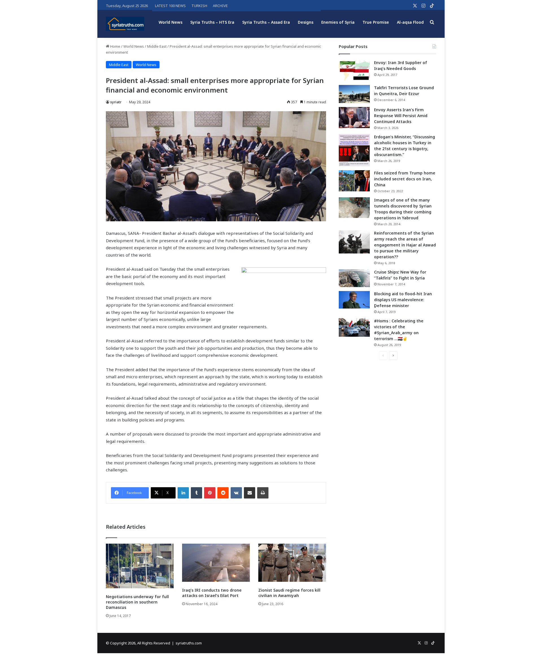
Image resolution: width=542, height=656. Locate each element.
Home (114, 46)
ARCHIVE (220, 5)
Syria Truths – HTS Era (212, 22)
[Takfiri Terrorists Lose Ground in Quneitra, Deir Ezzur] (354, 94)
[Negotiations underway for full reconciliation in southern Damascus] (140, 566)
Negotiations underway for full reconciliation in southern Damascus (137, 602)
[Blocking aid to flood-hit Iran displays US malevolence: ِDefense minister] (354, 300)
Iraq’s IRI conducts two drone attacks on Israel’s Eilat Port (212, 592)
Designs (305, 22)
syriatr (115, 102)
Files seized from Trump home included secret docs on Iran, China (404, 178)
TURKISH (199, 5)
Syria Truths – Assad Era (266, 22)
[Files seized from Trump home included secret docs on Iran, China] (354, 180)
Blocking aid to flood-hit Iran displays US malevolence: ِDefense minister (403, 299)
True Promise (375, 22)
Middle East (157, 46)
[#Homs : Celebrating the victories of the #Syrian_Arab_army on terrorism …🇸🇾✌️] (354, 327)
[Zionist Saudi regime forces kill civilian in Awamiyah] (292, 563)
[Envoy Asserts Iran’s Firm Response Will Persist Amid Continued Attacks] (354, 117)
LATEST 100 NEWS (170, 5)
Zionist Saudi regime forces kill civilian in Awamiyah (289, 592)
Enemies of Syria (338, 22)
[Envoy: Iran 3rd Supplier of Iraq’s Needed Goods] (354, 70)
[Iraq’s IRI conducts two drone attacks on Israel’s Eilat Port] (216, 563)
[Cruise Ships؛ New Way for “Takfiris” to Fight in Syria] (354, 278)
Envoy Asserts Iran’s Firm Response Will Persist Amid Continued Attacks (400, 115)
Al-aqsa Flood (410, 22)
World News (170, 22)
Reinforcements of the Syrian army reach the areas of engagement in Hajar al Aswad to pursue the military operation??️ (405, 244)
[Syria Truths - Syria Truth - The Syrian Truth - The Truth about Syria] (125, 24)
